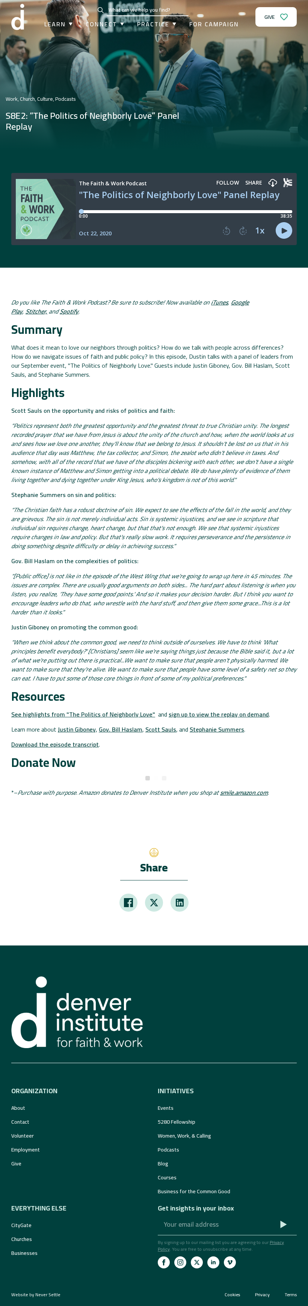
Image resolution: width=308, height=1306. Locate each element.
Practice (153, 24)
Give (16, 1163)
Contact (20, 1122)
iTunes (219, 302)
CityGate (21, 1225)
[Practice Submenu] (172, 24)
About (18, 1108)
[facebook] (164, 1262)
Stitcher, (36, 311)
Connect (101, 24)
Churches (21, 1239)
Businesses (24, 1253)
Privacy (262, 1294)
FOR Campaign (214, 24)
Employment (25, 1149)
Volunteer (22, 1136)
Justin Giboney (77, 729)
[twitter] (197, 1262)
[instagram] (180, 1262)
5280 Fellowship (176, 1122)
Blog (163, 1163)
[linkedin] (213, 1262)
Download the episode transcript (55, 744)
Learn (55, 24)
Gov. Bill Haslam (120, 729)
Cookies (232, 1294)
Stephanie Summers (217, 729)
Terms (291, 1294)
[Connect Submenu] (120, 24)
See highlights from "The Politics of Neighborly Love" (83, 714)
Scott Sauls (160, 729)
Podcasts (168, 1149)
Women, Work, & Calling (184, 1136)
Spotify (69, 311)
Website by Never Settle (35, 1294)
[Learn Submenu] (69, 24)
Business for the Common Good (194, 1191)
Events (166, 1108)
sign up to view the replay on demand (219, 714)
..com (244, 792)
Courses (167, 1177)
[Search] (101, 10)
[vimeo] (230, 1262)
